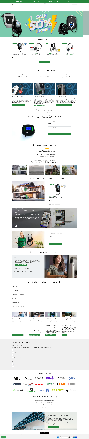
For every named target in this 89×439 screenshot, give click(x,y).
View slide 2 (44, 35)
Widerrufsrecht (22, 432)
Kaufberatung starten (55, 240)
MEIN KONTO (75, 4)
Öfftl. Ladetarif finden (50, 330)
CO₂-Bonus (64, 331)
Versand (52, 124)
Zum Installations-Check (34, 331)
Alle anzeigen (44, 62)
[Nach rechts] (43, 140)
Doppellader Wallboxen (40, 105)
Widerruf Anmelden (44, 428)
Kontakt (43, 432)
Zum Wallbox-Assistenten (21, 260)
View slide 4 (58, 200)
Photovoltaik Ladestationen (19, 105)
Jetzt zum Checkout (59, 133)
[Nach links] (41, 140)
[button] (67, 4)
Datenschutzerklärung (28, 432)
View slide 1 (42, 35)
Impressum (39, 432)
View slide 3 (47, 35)
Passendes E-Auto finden (18, 331)
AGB (33, 432)
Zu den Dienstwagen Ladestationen (64, 105)
